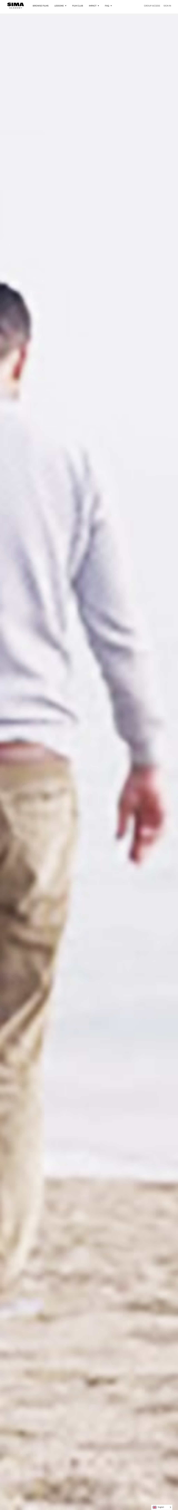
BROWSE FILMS (41, 5)
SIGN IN (167, 5)
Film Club (77, 5)
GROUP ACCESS (152, 5)
